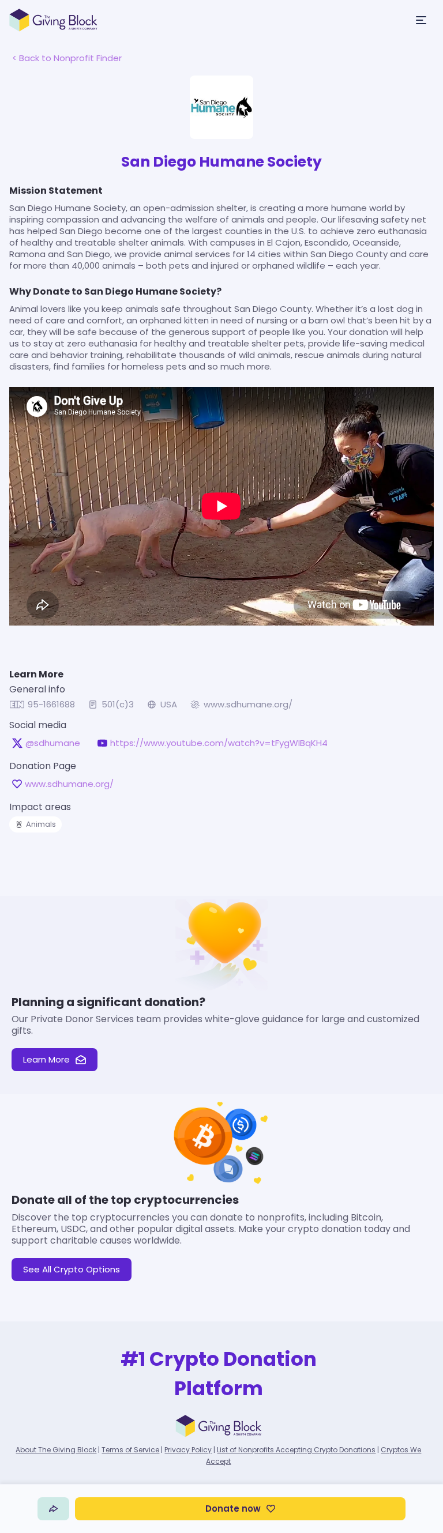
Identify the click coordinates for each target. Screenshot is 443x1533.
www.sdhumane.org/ (248, 704)
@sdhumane (52, 743)
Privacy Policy (188, 1450)
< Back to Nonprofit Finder (67, 58)
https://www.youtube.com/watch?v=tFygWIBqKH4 (219, 743)
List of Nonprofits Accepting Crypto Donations (296, 1450)
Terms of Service (130, 1450)
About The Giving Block (56, 1450)
